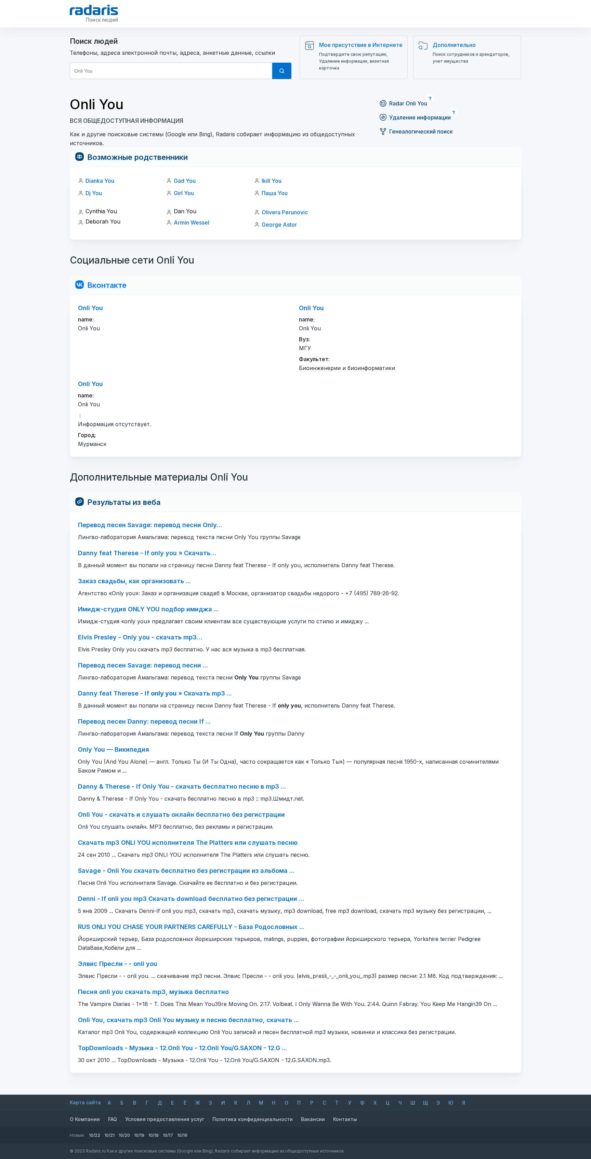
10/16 (182, 1135)
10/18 (153, 1135)
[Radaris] (94, 10)
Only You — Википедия (113, 749)
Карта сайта (85, 1102)
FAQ (112, 1119)
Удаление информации (420, 117)
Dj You (94, 193)
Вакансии (313, 1119)
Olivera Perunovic (285, 212)
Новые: (77, 1135)
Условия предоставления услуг (164, 1119)
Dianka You (100, 180)
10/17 (168, 1135)
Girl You (184, 193)
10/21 (109, 1135)
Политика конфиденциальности (252, 1119)
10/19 (139, 1135)
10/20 (124, 1135)
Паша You (275, 193)
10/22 (94, 1135)
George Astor (279, 224)
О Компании (85, 1119)
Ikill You (271, 180)
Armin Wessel (191, 222)
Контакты (345, 1119)
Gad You (185, 180)
